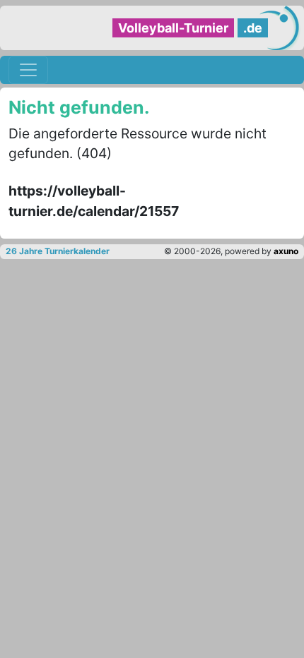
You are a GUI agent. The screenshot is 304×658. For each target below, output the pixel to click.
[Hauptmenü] (28, 70)
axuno (286, 251)
